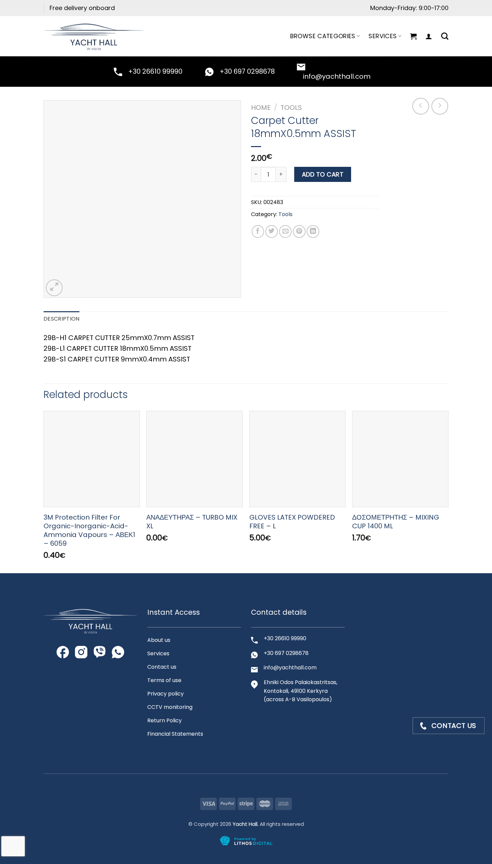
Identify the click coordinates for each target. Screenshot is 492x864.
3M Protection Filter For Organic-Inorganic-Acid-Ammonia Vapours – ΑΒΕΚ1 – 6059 (89, 530)
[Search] (444, 36)
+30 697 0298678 (247, 71)
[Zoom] (54, 287)
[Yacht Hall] (94, 36)
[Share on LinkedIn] (313, 231)
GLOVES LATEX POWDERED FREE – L (292, 521)
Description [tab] (62, 319)
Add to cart (323, 174)
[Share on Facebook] (258, 231)
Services (382, 36)
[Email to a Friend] (285, 231)
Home (261, 107)
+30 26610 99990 (155, 71)
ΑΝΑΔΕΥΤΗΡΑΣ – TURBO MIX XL (191, 521)
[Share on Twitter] (271, 231)
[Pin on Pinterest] (299, 231)
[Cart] (413, 36)
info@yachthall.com (337, 76)
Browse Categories (322, 36)
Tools (291, 107)
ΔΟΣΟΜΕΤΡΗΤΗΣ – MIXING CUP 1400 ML (395, 521)
